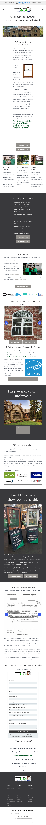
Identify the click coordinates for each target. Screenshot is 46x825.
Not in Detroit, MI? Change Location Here (31, 822)
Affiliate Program (10, 799)
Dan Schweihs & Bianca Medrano (23, 2)
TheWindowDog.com (14, 274)
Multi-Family (30, 792)
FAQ (7, 790)
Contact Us (9, 805)
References (30, 799)
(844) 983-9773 (24, 816)
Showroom (9, 793)
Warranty (19, 797)
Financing (8, 792)
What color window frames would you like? (19, 712)
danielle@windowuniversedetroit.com (24, 818)
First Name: (11, 680)
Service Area (9, 795)
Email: (10, 691)
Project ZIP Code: (13, 696)
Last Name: (11, 686)
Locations (8, 797)
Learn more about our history (19, 279)
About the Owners (10, 788)
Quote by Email (20, 801)
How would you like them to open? (17, 707)
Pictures (18, 799)
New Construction (31, 790)
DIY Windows (31, 793)
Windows (19, 788)
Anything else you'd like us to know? (17, 723)
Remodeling (30, 788)
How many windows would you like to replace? (20, 702)
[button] (23, 323)
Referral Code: (12, 718)
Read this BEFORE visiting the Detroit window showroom (23, 814)
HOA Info (30, 801)
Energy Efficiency (20, 792)
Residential (30, 795)
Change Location (26, 3)
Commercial (30, 797)
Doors (18, 790)
